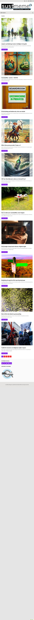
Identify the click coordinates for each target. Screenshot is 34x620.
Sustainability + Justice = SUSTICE (9, 77)
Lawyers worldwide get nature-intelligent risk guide (14, 44)
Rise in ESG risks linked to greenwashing (11, 314)
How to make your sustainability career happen (12, 212)
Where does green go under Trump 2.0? (11, 145)
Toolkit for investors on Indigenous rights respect (13, 347)
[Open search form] (33, 12)
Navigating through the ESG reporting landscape (13, 280)
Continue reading (4, 49)
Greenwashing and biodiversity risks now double (13, 111)
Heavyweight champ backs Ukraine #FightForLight (13, 246)
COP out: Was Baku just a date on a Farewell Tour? (13, 179)
